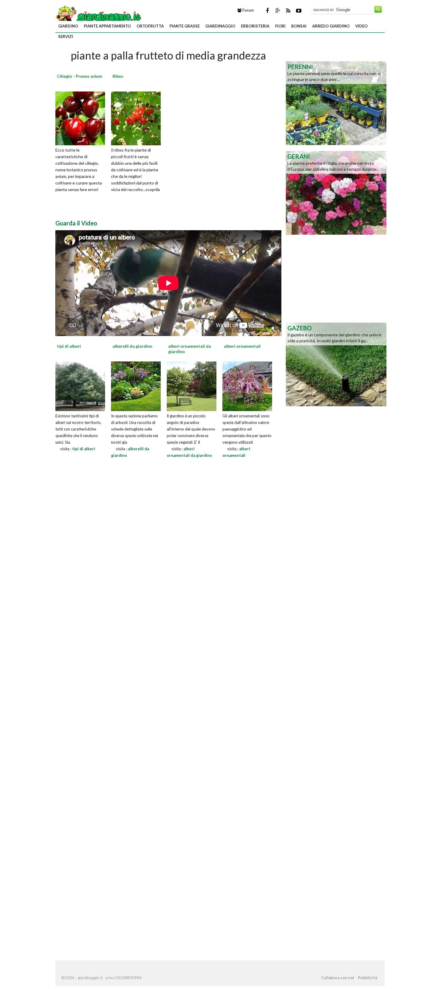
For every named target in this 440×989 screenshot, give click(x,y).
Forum (248, 10)
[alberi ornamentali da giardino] (191, 385)
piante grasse (184, 26)
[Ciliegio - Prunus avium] (82, 117)
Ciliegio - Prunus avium (79, 76)
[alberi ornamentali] (247, 385)
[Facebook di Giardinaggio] (267, 10)
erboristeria (255, 26)
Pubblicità (367, 977)
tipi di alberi (83, 448)
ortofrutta (150, 26)
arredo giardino (331, 26)
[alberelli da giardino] (136, 385)
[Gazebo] (336, 364)
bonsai (299, 26)
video (361, 26)
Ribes (118, 76)
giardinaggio (220, 26)
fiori (280, 26)
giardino (68, 26)
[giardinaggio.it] (98, 16)
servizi (65, 36)
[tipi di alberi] (80, 385)
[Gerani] (336, 192)
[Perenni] (336, 102)
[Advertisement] (334, 278)
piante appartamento (107, 26)
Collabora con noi (337, 977)
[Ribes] (138, 117)
